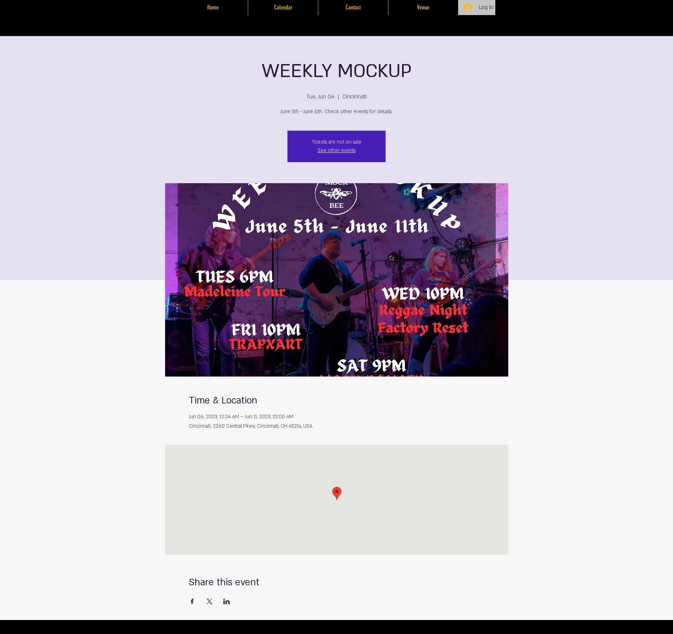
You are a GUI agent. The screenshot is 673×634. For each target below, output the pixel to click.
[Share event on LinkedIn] (226, 601)
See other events (336, 150)
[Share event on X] (209, 601)
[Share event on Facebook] (192, 601)
